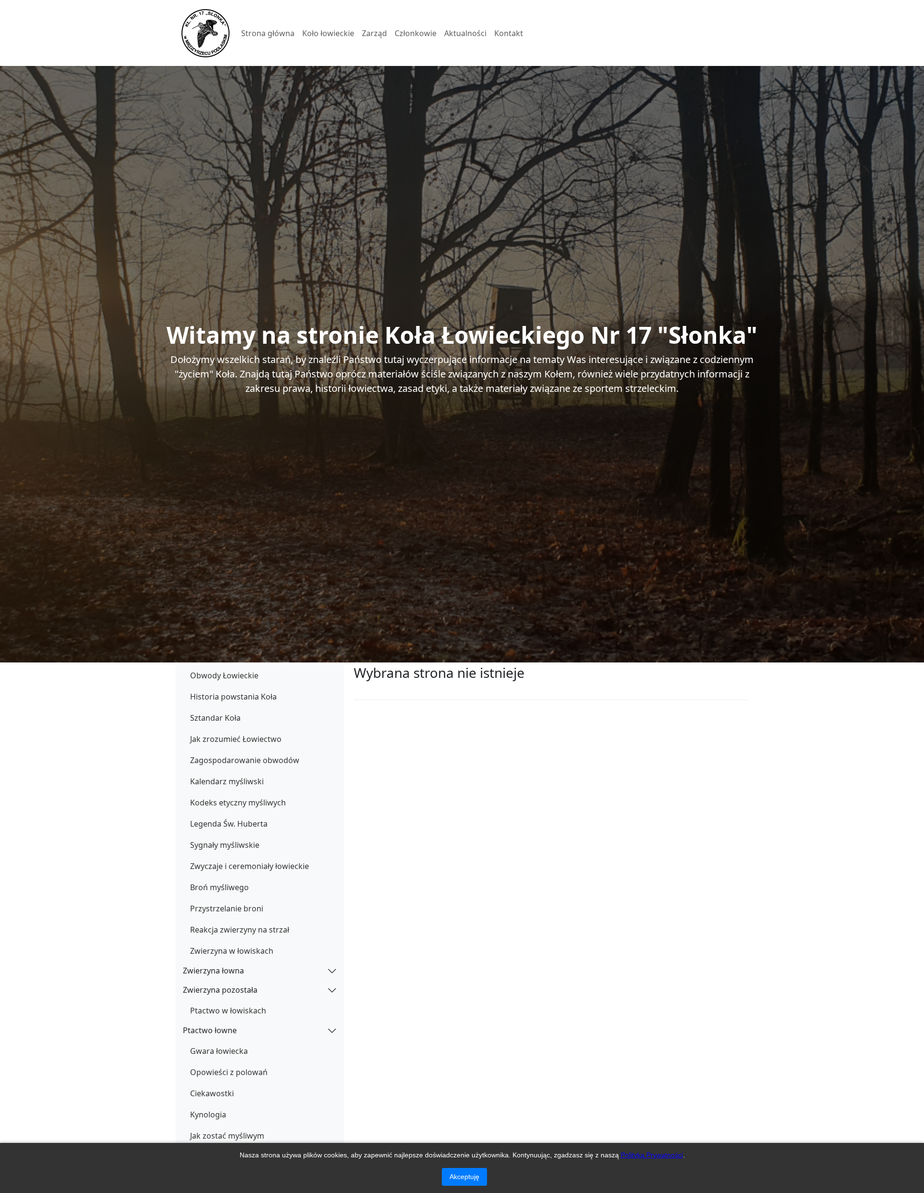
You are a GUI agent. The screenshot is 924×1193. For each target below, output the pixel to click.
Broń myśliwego (219, 887)
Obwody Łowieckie (224, 675)
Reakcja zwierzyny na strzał (239, 929)
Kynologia (208, 1114)
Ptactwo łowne (210, 1030)
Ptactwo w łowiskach (228, 1010)
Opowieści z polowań (229, 1072)
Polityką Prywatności (652, 1155)
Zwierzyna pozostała (220, 990)
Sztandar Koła (215, 718)
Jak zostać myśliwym (227, 1135)
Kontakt (508, 33)
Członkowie (415, 33)
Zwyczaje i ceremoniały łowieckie (249, 866)
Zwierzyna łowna (213, 970)
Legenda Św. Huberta (229, 823)
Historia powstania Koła (233, 696)
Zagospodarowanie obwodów (244, 760)
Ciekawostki (212, 1093)
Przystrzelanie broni (226, 908)
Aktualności (465, 33)
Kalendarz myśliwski (227, 781)
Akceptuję (464, 1176)
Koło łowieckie (328, 33)
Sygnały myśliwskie (224, 845)
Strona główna (268, 33)
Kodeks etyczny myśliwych (238, 802)
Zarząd (374, 33)
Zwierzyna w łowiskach (231, 951)
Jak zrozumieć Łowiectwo (236, 739)
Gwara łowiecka (219, 1051)
